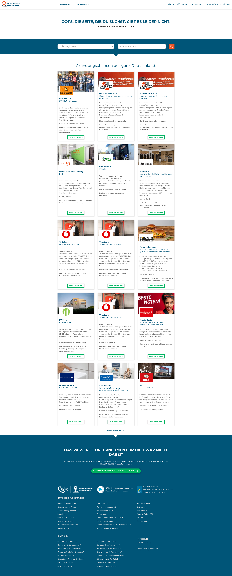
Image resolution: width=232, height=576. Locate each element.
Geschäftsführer (143, 503)
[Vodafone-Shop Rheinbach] (116, 234)
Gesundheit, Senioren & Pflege (70, 559)
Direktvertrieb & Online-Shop (109, 552)
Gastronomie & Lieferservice (69, 548)
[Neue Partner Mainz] (76, 378)
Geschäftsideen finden (67, 507)
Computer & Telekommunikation (110, 555)
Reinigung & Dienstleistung (108, 566)
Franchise (62, 514)
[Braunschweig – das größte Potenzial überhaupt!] (116, 86)
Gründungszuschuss (66, 521)
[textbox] (86, 46)
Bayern (102, 342)
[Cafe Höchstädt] (156, 378)
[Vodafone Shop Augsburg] (116, 307)
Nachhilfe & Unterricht (106, 563)
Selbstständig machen (67, 510)
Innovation (141, 510)
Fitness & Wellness (65, 563)
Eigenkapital (102, 514)
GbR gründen (102, 503)
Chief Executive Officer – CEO (109, 518)
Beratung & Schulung (66, 566)
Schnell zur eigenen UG (106, 507)
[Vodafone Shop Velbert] (76, 234)
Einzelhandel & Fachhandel (108, 548)
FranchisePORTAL (65, 518)
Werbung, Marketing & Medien (70, 552)
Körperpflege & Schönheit (107, 559)
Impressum (143, 539)
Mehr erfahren (75, 137)
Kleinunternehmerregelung (108, 528)
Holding (140, 518)
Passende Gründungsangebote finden (114, 471)
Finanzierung (142, 521)
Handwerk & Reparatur (106, 541)
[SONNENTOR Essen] (76, 91)
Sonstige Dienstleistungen (108, 545)
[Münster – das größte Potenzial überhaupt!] (156, 86)
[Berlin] (76, 164)
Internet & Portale (65, 555)
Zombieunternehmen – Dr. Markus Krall (113, 525)
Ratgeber (196, 4)
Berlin (61, 197)
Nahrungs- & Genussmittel (69, 545)
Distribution (141, 507)
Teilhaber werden (104, 510)
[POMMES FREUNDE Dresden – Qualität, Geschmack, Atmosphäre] (156, 239)
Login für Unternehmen (218, 4)
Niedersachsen (105, 121)
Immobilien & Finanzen (67, 541)
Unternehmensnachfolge (68, 525)
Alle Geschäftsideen (177, 4)
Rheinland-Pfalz (66, 406)
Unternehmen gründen (67, 503)
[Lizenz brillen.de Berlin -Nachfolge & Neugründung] (156, 164)
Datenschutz (144, 543)
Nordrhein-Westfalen (68, 124)
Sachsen (143, 274)
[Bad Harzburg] (76, 312)
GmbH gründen (64, 528)
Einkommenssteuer (105, 521)
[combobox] (86, 46)
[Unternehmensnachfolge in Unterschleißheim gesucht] (156, 312)
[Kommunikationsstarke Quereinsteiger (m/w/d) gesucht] (116, 378)
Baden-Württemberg (108, 411)
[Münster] (116, 159)
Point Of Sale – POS (145, 514)
